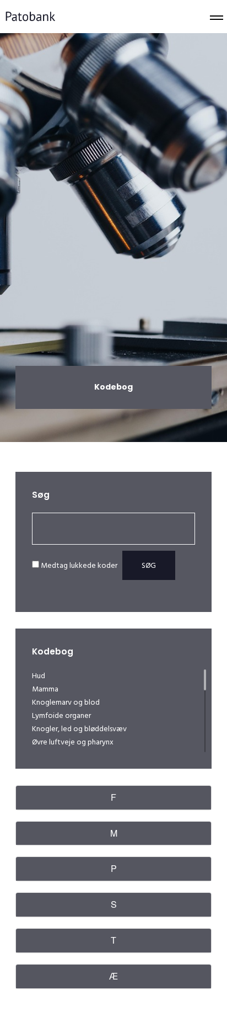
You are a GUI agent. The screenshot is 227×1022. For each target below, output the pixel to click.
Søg (149, 565)
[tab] (113, 798)
